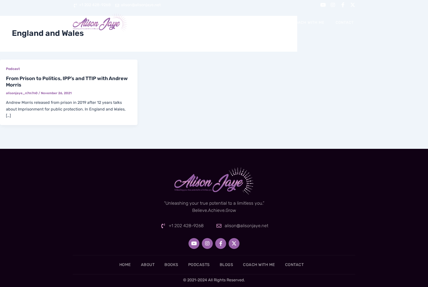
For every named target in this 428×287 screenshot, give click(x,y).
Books (218, 22)
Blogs (274, 22)
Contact (345, 22)
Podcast (13, 69)
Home (170, 22)
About (194, 22)
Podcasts (246, 22)
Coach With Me (308, 22)
